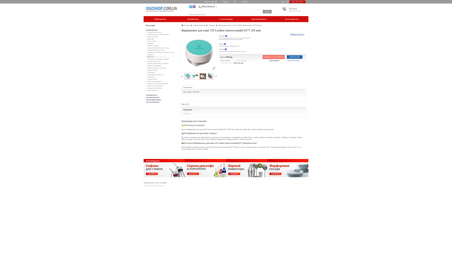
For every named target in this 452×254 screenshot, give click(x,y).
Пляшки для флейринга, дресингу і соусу (161, 52)
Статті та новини (161, 183)
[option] (187, 76)
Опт (235, 2)
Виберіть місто (296, 34)
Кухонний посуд (151, 95)
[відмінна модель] (243, 60)
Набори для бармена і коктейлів (158, 63)
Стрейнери (151, 72)
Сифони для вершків (154, 32)
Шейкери (151, 54)
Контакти (245, 2)
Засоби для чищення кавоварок (158, 83)
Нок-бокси (151, 77)
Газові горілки (152, 79)
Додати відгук (187, 109)
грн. (231, 57)
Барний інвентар (152, 30)
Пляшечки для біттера (155, 88)
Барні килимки (152, 70)
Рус (287, 1)
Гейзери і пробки (153, 45)
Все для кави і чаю (152, 102)
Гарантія (226, 2)
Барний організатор (154, 61)
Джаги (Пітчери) (153, 36)
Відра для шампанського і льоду (158, 48)
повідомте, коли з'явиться (273, 57)
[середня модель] (240, 60)
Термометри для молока (155, 74)
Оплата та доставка (211, 2)
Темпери (150, 57)
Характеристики (187, 87)
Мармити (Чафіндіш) (154, 65)
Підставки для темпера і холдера (158, 59)
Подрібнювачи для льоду (156, 50)
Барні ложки (152, 41)
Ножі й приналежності (153, 100)
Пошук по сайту (149, 183)
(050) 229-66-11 (208, 7)
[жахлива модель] (236, 60)
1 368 (227, 57)
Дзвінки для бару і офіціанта (157, 68)
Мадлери (150, 43)
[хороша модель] (241, 60)
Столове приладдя (152, 97)
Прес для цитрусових (155, 81)
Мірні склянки (152, 90)
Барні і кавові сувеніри (155, 86)
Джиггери (151, 39)
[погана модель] (238, 60)
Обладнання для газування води (158, 34)
